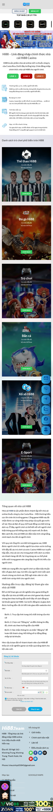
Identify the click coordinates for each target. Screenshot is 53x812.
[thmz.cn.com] (26, 4)
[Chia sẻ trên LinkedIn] (35, 759)
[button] (3, 4)
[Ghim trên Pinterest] (31, 759)
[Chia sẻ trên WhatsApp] (31, 753)
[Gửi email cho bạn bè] (45, 753)
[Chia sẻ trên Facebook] (35, 753)
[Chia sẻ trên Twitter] (40, 753)
